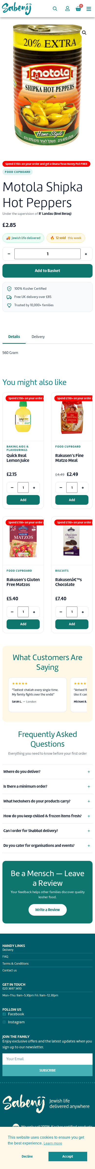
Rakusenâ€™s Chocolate (68, 582)
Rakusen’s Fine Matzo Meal (69, 458)
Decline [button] (27, 1156)
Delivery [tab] (38, 336)
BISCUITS (62, 571)
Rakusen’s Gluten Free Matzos (23, 582)
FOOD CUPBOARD (17, 172)
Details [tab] (14, 336)
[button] (84, 32)
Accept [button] (67, 1156)
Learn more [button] (53, 1143)
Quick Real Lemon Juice (18, 458)
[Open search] (54, 8)
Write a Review (47, 909)
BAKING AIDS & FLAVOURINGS (17, 448)
